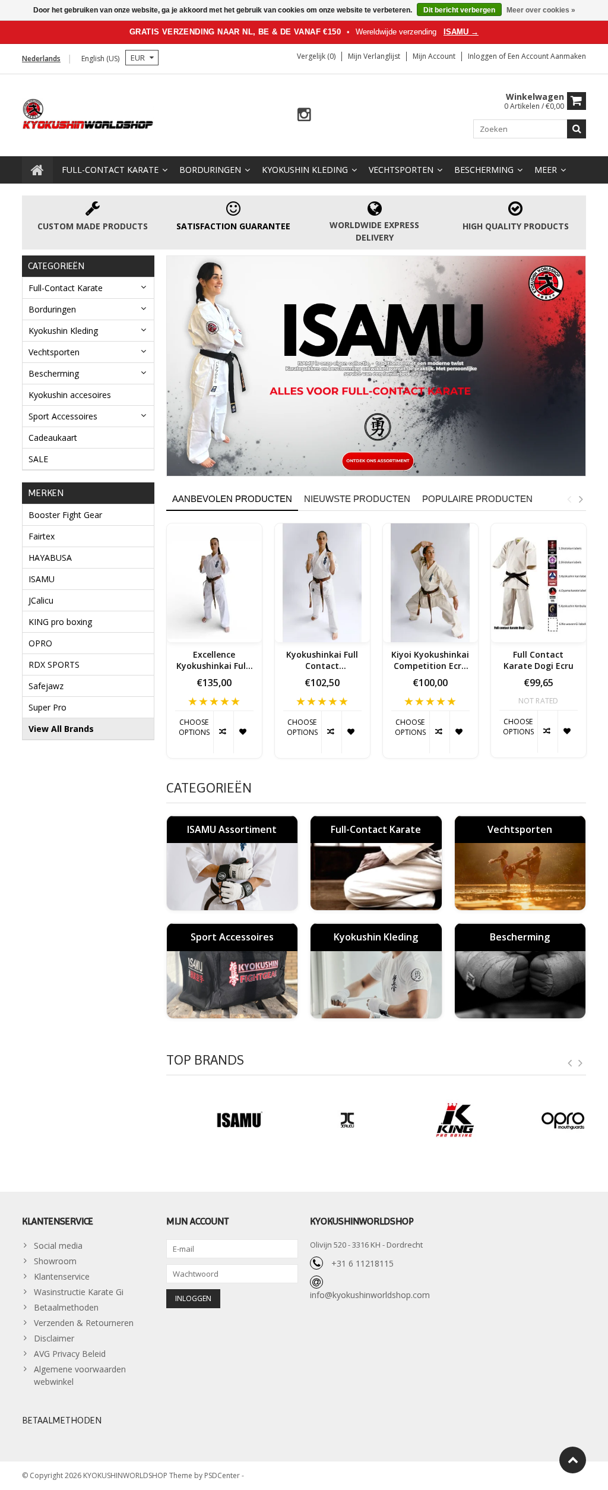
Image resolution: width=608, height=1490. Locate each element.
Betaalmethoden (66, 1307)
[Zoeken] (576, 128)
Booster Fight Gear (65, 514)
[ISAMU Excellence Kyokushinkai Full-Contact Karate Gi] (214, 582)
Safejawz (46, 686)
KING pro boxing (60, 621)
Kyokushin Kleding (305, 169)
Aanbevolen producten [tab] (232, 499)
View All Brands (61, 728)
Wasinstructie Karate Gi (79, 1292)
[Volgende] (580, 1063)
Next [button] (580, 499)
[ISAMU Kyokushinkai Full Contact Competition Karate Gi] (322, 582)
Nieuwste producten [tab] (357, 499)
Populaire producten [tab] (477, 499)
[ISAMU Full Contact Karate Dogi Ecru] (538, 582)
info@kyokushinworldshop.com (370, 1294)
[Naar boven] (572, 1460)
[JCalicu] (322, 1120)
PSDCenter (223, 1475)
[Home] (37, 170)
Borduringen (210, 169)
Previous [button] (568, 499)
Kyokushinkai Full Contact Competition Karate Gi (322, 660)
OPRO (40, 643)
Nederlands (41, 58)
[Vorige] (570, 1063)
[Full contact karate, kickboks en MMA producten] (88, 112)
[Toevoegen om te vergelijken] (223, 732)
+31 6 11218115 (362, 1263)
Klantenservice (62, 1276)
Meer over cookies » (540, 10)
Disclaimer (54, 1338)
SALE (38, 459)
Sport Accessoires (62, 416)
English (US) (100, 58)
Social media (58, 1245)
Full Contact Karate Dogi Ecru (539, 660)
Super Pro (47, 707)
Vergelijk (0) (316, 56)
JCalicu (40, 600)
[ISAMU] (376, 365)
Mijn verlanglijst (374, 56)
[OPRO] (538, 1120)
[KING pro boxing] (430, 1120)
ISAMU (41, 579)
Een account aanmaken (547, 56)
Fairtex (41, 536)
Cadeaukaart (52, 437)
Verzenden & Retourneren (84, 1322)
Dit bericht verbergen (459, 10)
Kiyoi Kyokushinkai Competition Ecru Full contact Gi (430, 660)
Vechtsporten (401, 169)
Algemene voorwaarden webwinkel (80, 1375)
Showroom (55, 1261)
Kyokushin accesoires (69, 394)
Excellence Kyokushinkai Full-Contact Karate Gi (214, 660)
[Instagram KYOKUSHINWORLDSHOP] (304, 115)
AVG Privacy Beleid (70, 1353)
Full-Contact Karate (110, 169)
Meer (545, 169)
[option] (214, 647)
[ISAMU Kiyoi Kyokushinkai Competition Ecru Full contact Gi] (430, 582)
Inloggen (483, 56)
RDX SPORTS (54, 664)
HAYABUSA (50, 557)
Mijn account (434, 56)
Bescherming (484, 169)
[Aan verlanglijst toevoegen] (243, 732)
